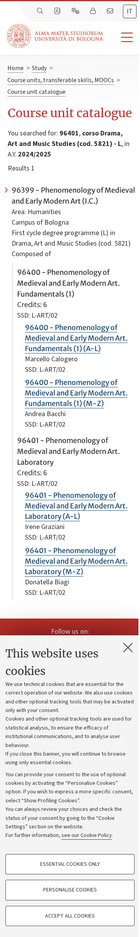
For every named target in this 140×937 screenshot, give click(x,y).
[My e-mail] (110, 11)
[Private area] (94, 11)
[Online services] (76, 11)
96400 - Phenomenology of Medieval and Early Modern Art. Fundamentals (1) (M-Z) (76, 393)
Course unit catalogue (36, 92)
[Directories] (57, 11)
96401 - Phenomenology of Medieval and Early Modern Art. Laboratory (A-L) (76, 506)
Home (15, 68)
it (130, 11)
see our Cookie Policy (86, 835)
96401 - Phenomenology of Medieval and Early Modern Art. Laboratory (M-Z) (76, 561)
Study (39, 68)
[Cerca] (40, 11)
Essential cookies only (70, 864)
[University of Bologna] (55, 36)
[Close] (128, 647)
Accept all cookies (70, 916)
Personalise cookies (70, 890)
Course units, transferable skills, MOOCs (60, 80)
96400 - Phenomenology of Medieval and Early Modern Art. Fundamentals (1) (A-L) (76, 338)
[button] (121, 37)
